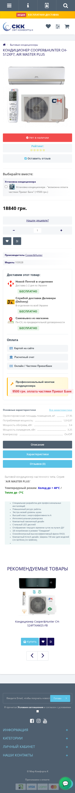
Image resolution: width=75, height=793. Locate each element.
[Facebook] (31, 720)
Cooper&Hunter (33, 255)
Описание (37, 444)
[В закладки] (7, 241)
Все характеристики (60, 410)
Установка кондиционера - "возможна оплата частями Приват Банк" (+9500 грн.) (38, 189)
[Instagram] (38, 720)
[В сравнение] (17, 241)
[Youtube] (44, 720)
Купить (31, 641)
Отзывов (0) (37, 464)
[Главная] (4, 44)
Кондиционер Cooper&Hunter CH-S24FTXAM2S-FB (37, 623)
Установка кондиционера (20, 181)
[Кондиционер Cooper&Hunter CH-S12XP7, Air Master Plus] (37, 95)
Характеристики (38, 454)
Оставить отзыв (39, 158)
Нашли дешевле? (37, 220)
